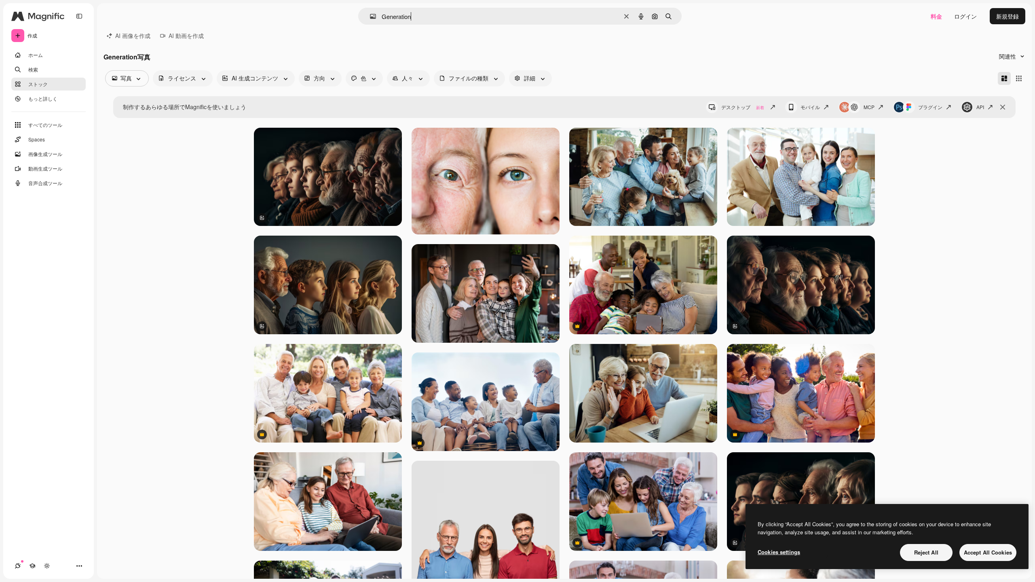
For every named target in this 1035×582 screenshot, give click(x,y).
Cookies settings (779, 552)
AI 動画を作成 (186, 36)
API (980, 106)
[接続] (17, 565)
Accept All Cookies (988, 552)
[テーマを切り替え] (46, 565)
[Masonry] (1004, 78)
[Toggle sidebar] (79, 16)
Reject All (926, 552)
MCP (869, 106)
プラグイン (930, 106)
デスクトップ (742, 106)
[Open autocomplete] (370, 16)
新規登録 (1007, 16)
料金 (936, 16)
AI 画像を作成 (132, 36)
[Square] (1018, 78)
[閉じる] (1002, 107)
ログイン (965, 16)
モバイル (810, 106)
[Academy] (32, 565)
